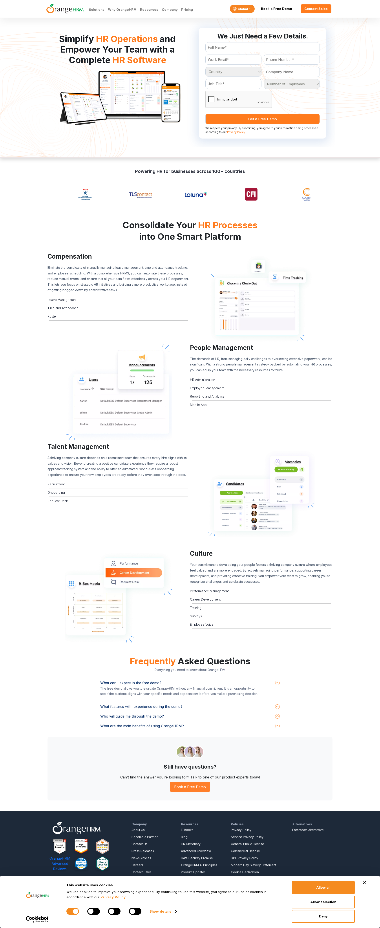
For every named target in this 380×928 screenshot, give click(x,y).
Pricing (187, 9)
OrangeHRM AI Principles (199, 865)
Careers (137, 865)
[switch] (93, 911)
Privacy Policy (241, 830)
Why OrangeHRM (122, 9)
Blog (184, 837)
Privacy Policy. (236, 132)
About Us (138, 830)
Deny (323, 916)
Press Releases (143, 851)
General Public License (247, 844)
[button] (261, 298)
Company (170, 9)
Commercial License (245, 851)
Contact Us (139, 844)
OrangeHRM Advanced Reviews (59, 863)
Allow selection (323, 902)
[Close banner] (364, 882)
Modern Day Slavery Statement (253, 865)
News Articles (141, 858)
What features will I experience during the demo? (141, 706)
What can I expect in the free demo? (130, 683)
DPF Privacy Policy (244, 858)
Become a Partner (145, 837)
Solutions (96, 9)
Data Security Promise (197, 858)
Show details (160, 911)
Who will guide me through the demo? (132, 716)
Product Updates (193, 872)
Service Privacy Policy (247, 837)
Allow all (323, 887)
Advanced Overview (196, 851)
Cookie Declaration (245, 872)
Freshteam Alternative (308, 830)
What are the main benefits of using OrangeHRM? (142, 726)
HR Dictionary (191, 844)
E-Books (187, 830)
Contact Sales (316, 9)
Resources (149, 9)
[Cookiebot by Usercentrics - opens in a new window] (37, 919)
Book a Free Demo (276, 9)
